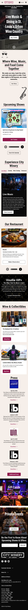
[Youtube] (9, 561)
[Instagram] (5, 561)
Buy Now (6, 371)
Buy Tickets (14, 37)
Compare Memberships (14, 295)
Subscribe (22, 545)
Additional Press (14, 474)
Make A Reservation (14, 262)
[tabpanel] (14, 29)
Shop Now (7, 339)
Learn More (14, 7)
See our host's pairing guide (8, 334)
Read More (13, 400)
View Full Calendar (14, 152)
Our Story (14, 83)
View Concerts (8, 212)
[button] (2, 2)
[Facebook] (2, 561)
